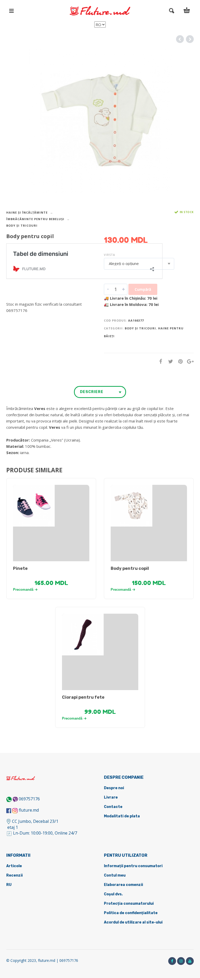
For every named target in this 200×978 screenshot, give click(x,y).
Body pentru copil (130, 568)
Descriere (91, 392)
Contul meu (115, 875)
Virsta (109, 255)
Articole (14, 866)
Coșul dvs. (113, 894)
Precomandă (23, 589)
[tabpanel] (51, 506)
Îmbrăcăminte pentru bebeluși (35, 219)
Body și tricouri (22, 225)
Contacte (113, 807)
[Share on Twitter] (169, 361)
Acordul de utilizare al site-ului (133, 922)
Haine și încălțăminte (27, 212)
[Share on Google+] (189, 361)
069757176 (29, 799)
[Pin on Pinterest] (179, 361)
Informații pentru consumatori (133, 866)
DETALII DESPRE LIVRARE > (31, 320)
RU (8, 885)
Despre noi (114, 788)
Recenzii (14, 875)
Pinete (20, 568)
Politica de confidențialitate (131, 913)
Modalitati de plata (122, 816)
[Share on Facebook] (159, 361)
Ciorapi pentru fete (83, 697)
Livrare (111, 797)
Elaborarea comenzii (123, 885)
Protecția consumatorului (129, 903)
